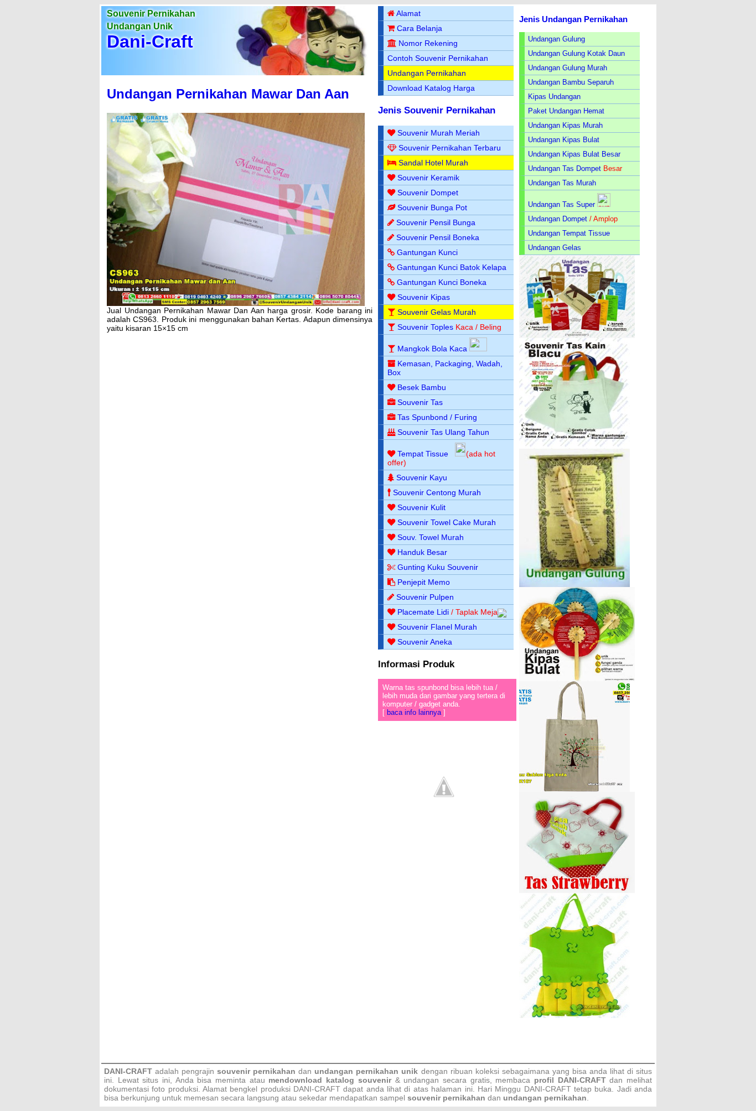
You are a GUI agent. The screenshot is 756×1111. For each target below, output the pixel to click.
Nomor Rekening (428, 43)
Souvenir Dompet (427, 192)
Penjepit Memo (423, 582)
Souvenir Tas (420, 402)
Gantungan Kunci (427, 252)
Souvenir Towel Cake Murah (446, 522)
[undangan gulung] (574, 584)
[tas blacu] (574, 446)
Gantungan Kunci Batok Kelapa (451, 267)
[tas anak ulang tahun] (574, 1015)
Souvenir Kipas (423, 297)
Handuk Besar (422, 552)
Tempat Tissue (422, 453)
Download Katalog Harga (431, 88)
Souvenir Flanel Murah (437, 626)
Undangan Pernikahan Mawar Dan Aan (228, 93)
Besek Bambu (421, 387)
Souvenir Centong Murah (437, 492)
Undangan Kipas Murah (565, 125)
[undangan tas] (577, 335)
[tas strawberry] (577, 890)
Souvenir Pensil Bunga (435, 222)
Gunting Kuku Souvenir (437, 567)
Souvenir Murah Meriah (438, 132)
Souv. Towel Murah (430, 537)
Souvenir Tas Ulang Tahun (443, 432)
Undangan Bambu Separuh (571, 82)
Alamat (408, 13)
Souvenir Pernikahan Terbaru (449, 147)
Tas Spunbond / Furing (437, 417)
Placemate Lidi (423, 612)
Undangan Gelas (554, 247)
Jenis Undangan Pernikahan (573, 19)
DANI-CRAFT (547, 1088)
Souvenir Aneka (424, 641)
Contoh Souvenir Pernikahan (437, 58)
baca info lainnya (414, 712)
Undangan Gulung (556, 39)
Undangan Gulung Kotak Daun (576, 53)
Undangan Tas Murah (562, 183)
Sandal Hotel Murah (433, 162)
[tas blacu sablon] (574, 789)
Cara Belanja (419, 28)
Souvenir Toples (425, 327)
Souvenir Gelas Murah (436, 312)
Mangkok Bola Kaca (433, 348)
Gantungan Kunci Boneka (441, 282)
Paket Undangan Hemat (566, 111)
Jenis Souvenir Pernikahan (436, 110)
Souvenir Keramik (428, 177)
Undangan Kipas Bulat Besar (574, 154)
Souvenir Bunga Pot (432, 207)
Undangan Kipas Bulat (563, 140)
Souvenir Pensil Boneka (437, 237)
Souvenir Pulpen (425, 597)
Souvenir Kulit (421, 507)
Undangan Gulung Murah (567, 68)
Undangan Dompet (557, 219)
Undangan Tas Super (561, 204)
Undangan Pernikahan (426, 73)
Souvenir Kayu (421, 477)
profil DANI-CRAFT (570, 1080)
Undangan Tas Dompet (564, 168)
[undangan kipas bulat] (577, 678)
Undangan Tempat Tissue (569, 233)
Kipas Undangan (554, 96)
